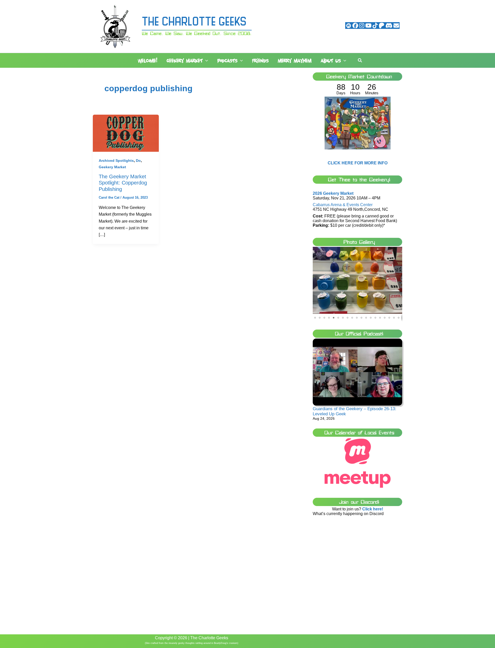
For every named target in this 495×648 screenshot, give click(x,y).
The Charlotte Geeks (194, 22)
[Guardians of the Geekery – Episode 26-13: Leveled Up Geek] (357, 372)
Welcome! (147, 60)
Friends (260, 60)
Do (138, 160)
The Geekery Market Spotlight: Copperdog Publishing (123, 183)
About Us (331, 60)
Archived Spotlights (116, 160)
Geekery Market (185, 60)
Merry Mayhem (294, 60)
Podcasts (227, 60)
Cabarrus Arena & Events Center (343, 205)
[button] (205, 61)
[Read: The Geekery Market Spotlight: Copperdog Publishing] (126, 133)
